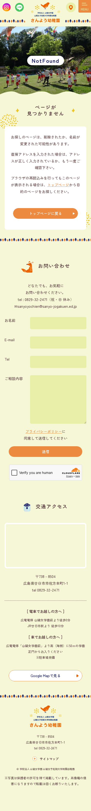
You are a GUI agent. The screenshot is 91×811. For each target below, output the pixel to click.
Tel (7, 359)
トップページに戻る (45, 213)
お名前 (10, 320)
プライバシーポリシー (43, 431)
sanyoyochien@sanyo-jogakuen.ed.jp (47, 306)
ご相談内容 (14, 378)
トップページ (58, 184)
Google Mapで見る (46, 675)
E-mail (10, 339)
